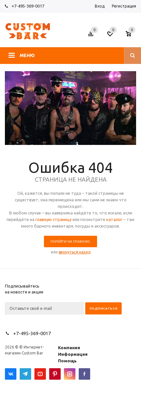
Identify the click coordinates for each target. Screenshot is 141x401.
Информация (73, 354)
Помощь (67, 360)
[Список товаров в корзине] (131, 36)
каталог (114, 219)
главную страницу (53, 219)
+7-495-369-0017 (27, 6)
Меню (27, 55)
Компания (69, 347)
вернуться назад (75, 252)
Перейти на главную (70, 241)
